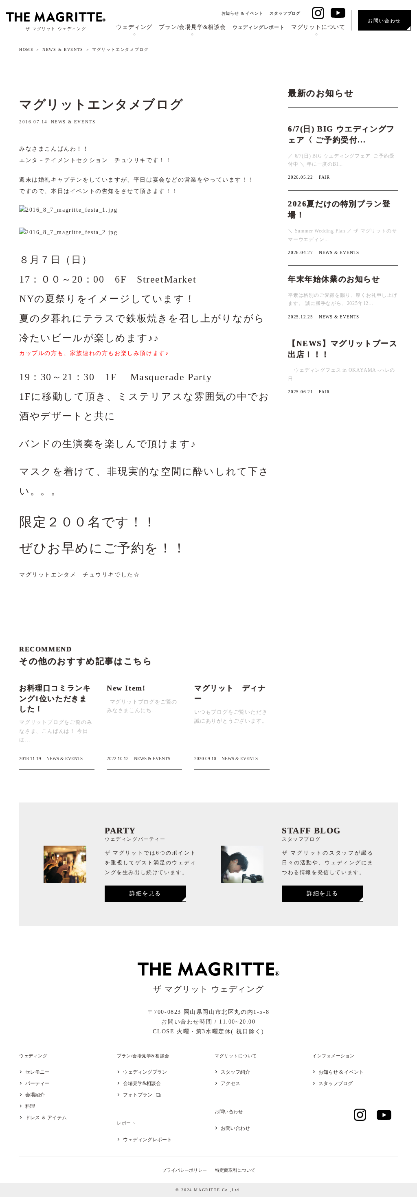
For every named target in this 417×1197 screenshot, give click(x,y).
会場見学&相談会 (142, 1083)
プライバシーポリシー (184, 1170)
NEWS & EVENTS (62, 49)
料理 (30, 1106)
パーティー (37, 1083)
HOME (26, 49)
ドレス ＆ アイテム (46, 1117)
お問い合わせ (235, 1128)
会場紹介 (35, 1094)
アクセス (230, 1083)
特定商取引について (235, 1170)
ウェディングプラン (145, 1072)
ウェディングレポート (259, 27)
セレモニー (37, 1072)
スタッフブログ (285, 13)
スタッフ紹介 (235, 1072)
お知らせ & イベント (242, 13)
